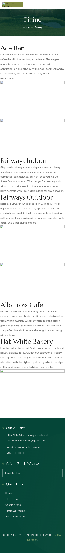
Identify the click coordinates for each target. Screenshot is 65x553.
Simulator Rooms (15, 510)
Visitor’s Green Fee (16, 516)
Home (8, 493)
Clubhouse (11, 499)
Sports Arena (13, 504)
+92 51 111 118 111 (15, 453)
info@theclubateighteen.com (23, 447)
